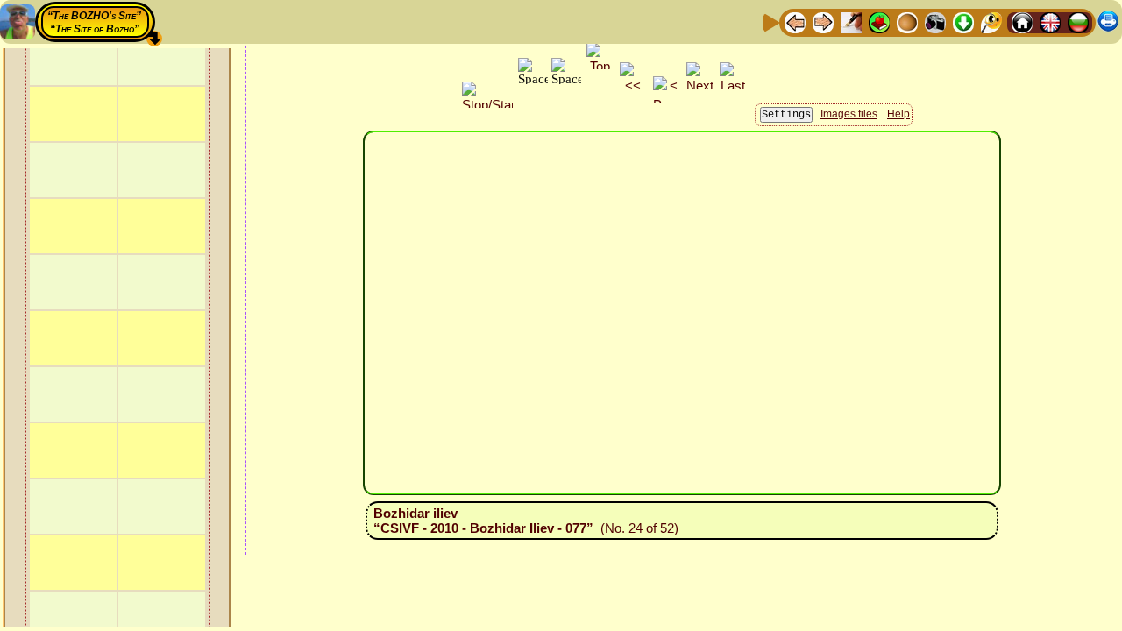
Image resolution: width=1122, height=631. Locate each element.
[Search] (991, 21)
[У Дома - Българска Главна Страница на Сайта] (1078, 21)
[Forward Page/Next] (823, 21)
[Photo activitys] (935, 21)
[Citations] (879, 21)
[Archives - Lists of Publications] (851, 21)
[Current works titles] (907, 21)
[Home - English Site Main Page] (1050, 21)
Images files (848, 114)
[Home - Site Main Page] (1022, 21)
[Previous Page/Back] (795, 21)
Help (898, 114)
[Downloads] (963, 21)
